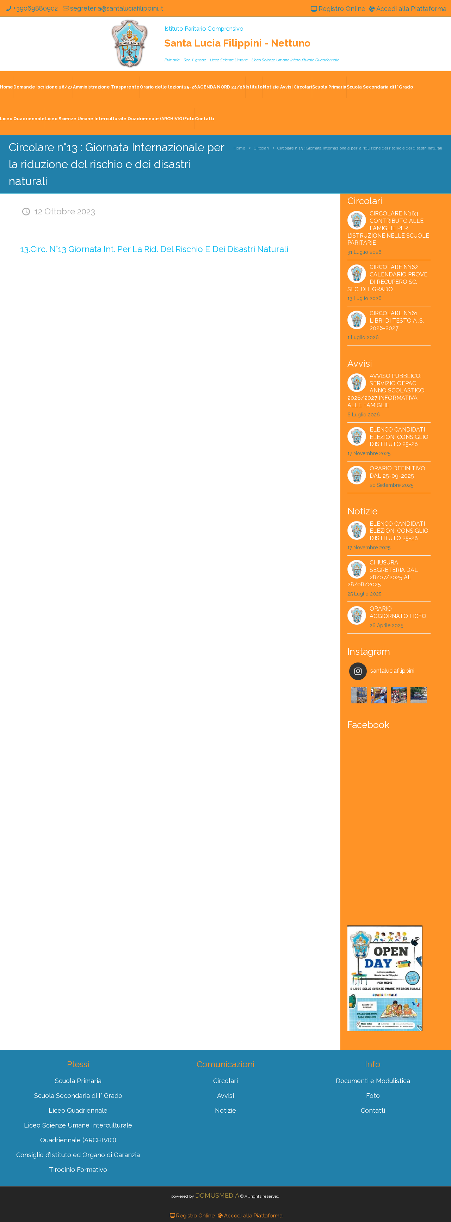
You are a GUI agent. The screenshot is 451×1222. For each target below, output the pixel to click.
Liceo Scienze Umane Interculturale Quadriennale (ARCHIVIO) (114, 118)
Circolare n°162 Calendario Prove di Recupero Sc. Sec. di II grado (387, 278)
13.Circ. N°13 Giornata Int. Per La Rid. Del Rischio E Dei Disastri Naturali (154, 249)
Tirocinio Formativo (78, 1169)
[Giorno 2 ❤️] (399, 695)
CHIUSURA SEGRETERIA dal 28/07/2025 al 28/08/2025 (382, 573)
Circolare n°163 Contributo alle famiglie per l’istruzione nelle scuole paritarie (388, 228)
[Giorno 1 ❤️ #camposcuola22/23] (418, 695)
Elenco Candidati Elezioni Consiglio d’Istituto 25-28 (399, 437)
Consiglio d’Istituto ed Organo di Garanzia (78, 1155)
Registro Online (342, 8)
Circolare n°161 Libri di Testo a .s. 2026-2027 (397, 320)
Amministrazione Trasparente (106, 87)
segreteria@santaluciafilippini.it (116, 8)
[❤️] (359, 695)
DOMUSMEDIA (217, 1195)
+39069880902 (35, 8)
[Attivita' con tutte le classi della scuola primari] (379, 695)
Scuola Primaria (329, 87)
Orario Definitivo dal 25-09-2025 (397, 472)
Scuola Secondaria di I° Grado (380, 87)
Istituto (254, 87)
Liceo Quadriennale (22, 118)
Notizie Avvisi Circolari (287, 87)
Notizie (225, 1110)
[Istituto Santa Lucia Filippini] (129, 44)
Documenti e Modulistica (373, 1080)
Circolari (261, 148)
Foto (189, 118)
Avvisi (225, 1095)
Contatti (204, 118)
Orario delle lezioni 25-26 (168, 87)
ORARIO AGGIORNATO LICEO (398, 612)
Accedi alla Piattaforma (411, 8)
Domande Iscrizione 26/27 (43, 87)
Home (6, 87)
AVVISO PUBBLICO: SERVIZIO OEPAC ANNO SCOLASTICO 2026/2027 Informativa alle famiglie (386, 391)
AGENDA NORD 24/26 (221, 87)
